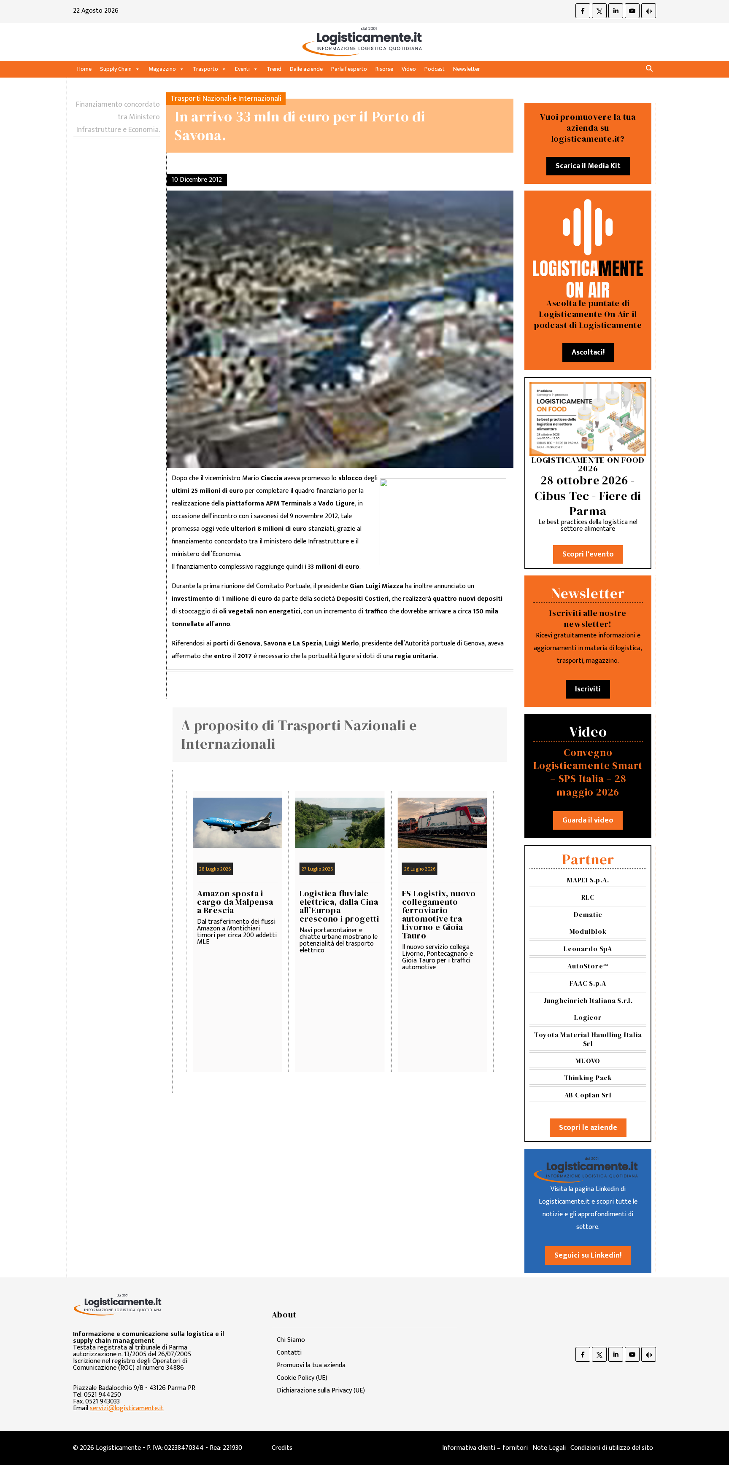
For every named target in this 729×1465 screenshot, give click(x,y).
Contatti (289, 1352)
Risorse (384, 69)
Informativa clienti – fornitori (485, 1448)
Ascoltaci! (588, 352)
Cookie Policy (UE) (302, 1378)
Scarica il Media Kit (588, 166)
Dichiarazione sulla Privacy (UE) (321, 1390)
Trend (274, 69)
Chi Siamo (291, 1340)
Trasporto (205, 69)
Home (84, 69)
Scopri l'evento (588, 554)
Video (409, 69)
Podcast (434, 69)
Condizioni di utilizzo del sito (611, 1448)
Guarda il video (587, 820)
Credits (282, 1448)
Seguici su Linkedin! (587, 1255)
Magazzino (162, 69)
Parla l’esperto (349, 69)
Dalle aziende (306, 69)
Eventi (242, 69)
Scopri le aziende (588, 1127)
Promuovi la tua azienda (311, 1365)
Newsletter (466, 69)
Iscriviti (588, 689)
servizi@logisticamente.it (127, 1408)
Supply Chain (116, 69)
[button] (649, 69)
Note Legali (549, 1448)
